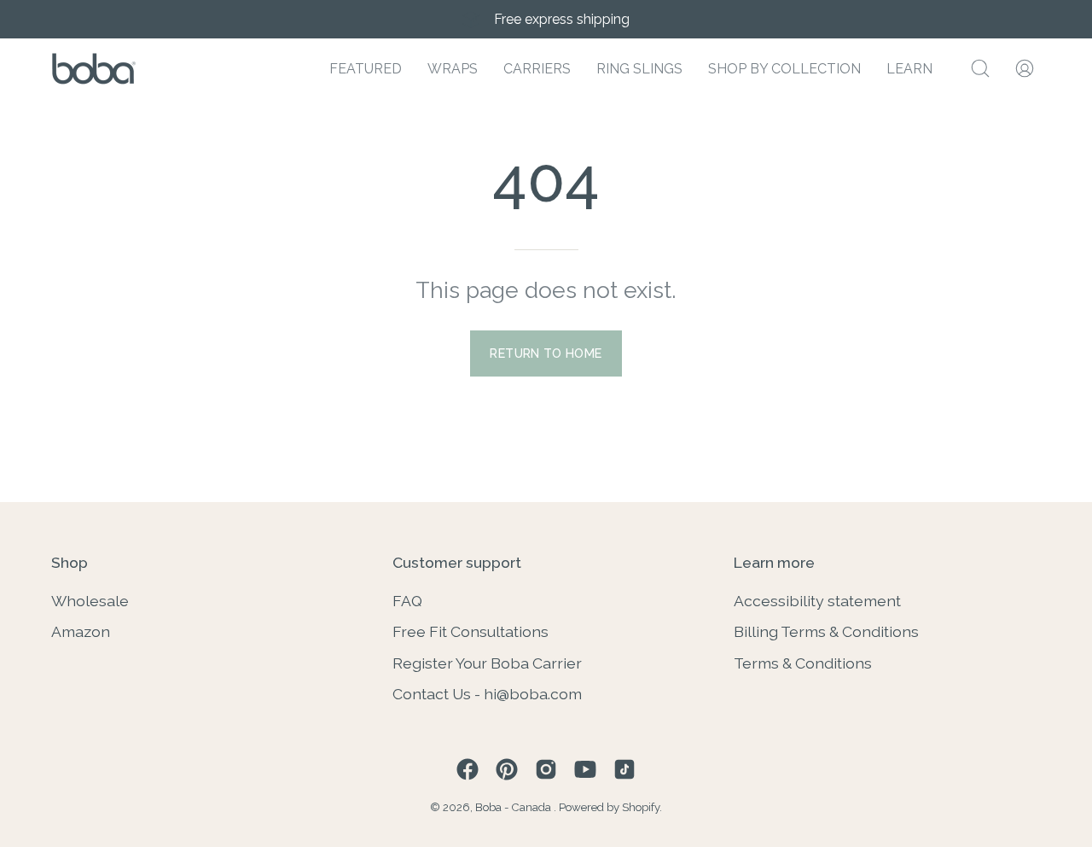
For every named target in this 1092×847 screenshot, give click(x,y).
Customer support (456, 562)
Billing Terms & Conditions (826, 631)
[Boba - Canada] (93, 68)
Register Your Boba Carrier (487, 662)
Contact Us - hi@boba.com (487, 694)
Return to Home (545, 353)
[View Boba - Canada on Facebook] (467, 769)
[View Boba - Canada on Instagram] (546, 769)
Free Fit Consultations (470, 631)
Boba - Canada (514, 807)
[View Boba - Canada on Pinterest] (507, 769)
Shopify (640, 807)
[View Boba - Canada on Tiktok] (624, 769)
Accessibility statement (817, 601)
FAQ (407, 601)
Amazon (80, 631)
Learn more (774, 562)
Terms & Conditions (803, 662)
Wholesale (90, 601)
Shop (69, 562)
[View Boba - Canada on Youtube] (585, 769)
